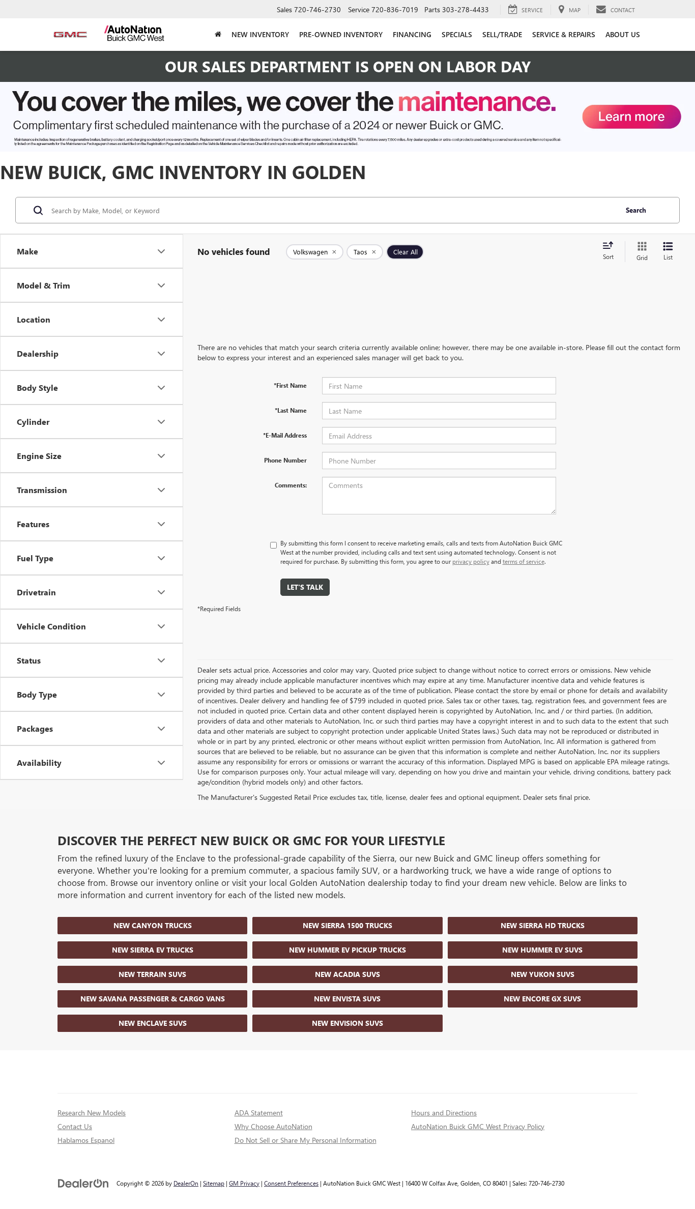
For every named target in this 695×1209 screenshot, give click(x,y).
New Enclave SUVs (153, 1023)
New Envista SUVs (347, 998)
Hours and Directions (444, 1112)
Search (636, 210)
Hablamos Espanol (85, 1140)
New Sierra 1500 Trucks (347, 925)
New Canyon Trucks (152, 925)
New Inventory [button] (260, 34)
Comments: (291, 485)
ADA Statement (259, 1112)
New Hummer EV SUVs (542, 950)
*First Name (290, 385)
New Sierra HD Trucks (543, 925)
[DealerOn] (83, 1183)
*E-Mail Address (285, 435)
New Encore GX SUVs (542, 998)
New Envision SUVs (347, 1023)
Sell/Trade (502, 34)
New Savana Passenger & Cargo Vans (152, 998)
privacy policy (470, 561)
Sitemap (213, 1183)
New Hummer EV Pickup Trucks (347, 950)
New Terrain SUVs (152, 974)
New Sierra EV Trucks (152, 950)
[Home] (218, 34)
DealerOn (185, 1183)
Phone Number (285, 460)
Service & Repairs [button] (563, 34)
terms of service (523, 561)
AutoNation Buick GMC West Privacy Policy (477, 1126)
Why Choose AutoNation (273, 1126)
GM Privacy (244, 1183)
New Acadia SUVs (347, 974)
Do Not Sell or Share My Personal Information (306, 1140)
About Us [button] (622, 34)
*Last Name (291, 410)
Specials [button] (457, 34)
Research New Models (91, 1112)
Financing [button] (412, 34)
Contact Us (74, 1126)
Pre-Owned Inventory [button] (341, 34)
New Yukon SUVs (542, 974)
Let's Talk (305, 587)
